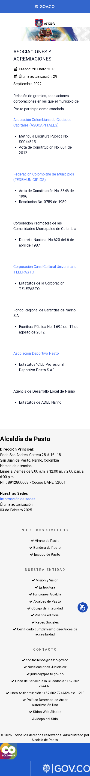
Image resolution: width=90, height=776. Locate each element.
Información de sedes (17, 499)
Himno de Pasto (47, 541)
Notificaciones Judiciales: (47, 667)
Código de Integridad (47, 608)
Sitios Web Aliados (47, 712)
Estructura (47, 587)
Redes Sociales (47, 622)
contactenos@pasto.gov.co (47, 660)
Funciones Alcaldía (47, 594)
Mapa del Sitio (47, 719)
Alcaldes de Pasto (47, 602)
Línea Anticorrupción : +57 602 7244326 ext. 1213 (47, 693)
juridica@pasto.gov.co (47, 674)
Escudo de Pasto (47, 555)
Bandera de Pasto (47, 548)
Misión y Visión (47, 580)
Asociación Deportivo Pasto (36, 353)
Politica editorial (47, 615)
